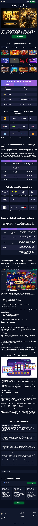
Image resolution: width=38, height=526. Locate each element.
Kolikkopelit (32, 47)
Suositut (4, 47)
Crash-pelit (23, 47)
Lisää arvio (31, 483)
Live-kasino (14, 47)
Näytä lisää (19, 502)
